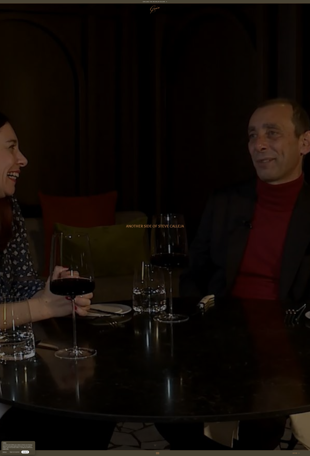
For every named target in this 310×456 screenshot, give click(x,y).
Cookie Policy (5, 449)
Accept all (25, 452)
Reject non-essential (14, 452)
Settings (5, 452)
